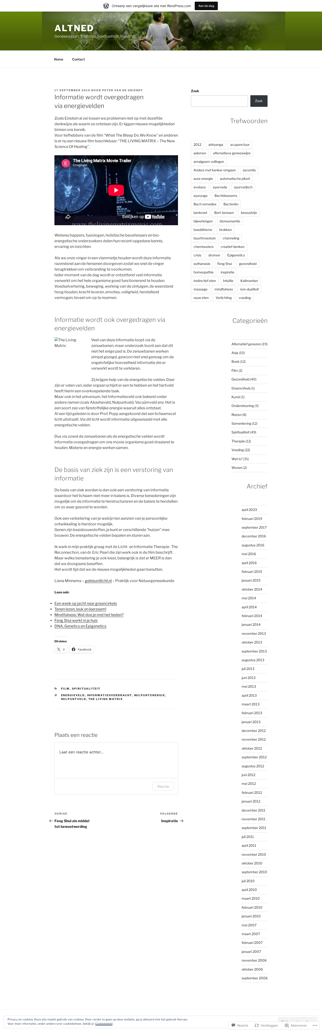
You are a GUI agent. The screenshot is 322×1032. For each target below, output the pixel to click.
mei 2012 (249, 784)
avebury (200, 187)
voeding (245, 298)
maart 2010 (251, 898)
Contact (78, 59)
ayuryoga (200, 196)
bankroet (200, 213)
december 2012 (254, 731)
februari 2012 (252, 792)
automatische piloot (235, 179)
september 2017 (254, 527)
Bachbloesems (226, 196)
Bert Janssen (224, 213)
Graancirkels (241, 388)
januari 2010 (251, 916)
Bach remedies (205, 204)
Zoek (195, 91)
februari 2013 (252, 713)
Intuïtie (228, 281)
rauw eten (201, 298)
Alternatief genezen (246, 344)
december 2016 (254, 536)
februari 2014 (252, 616)
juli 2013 (248, 669)
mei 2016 (249, 554)
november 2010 (254, 854)
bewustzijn (249, 213)
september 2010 (254, 872)
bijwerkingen (203, 221)
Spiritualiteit (86, 688)
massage (200, 289)
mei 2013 (249, 686)
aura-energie (203, 179)
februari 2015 (252, 572)
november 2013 (254, 633)
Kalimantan (249, 281)
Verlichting (224, 298)
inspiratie (227, 272)
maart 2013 (251, 704)
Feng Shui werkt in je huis (76, 620)
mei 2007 (249, 925)
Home (58, 59)
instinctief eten (205, 281)
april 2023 (249, 510)
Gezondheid (240, 379)
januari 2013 (251, 722)
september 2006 (255, 978)
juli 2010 (248, 881)
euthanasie (202, 264)
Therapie (238, 441)
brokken (225, 230)
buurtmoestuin (205, 238)
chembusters (204, 247)
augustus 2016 (253, 545)
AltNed (74, 28)
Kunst (235, 397)
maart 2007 (251, 934)
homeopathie (204, 272)
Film (65, 688)
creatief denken (232, 247)
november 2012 (254, 739)
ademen (200, 153)
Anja (234, 353)
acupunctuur (240, 144)
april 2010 (249, 890)
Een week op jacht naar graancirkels (85, 603)
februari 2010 (252, 907)
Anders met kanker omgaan (215, 170)
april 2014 (249, 607)
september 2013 (254, 651)
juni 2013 (249, 678)
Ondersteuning (242, 406)
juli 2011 (248, 837)
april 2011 (249, 845)
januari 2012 (251, 801)
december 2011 (253, 810)
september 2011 (254, 828)
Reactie (163, 786)
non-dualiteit (249, 289)
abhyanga (215, 144)
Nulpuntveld (73, 699)
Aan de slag (206, 6)
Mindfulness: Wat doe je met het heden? (89, 615)
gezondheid (247, 264)
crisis (197, 255)
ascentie (249, 170)
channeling (231, 238)
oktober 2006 (252, 969)
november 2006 (254, 960)
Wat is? (237, 459)
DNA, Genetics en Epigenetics (80, 626)
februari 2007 (252, 943)
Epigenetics (236, 255)
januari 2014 (251, 624)
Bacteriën (230, 204)
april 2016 (249, 563)
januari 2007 (251, 952)
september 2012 (254, 757)
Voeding (237, 450)
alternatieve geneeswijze (232, 153)
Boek (235, 361)
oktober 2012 (252, 748)
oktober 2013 (252, 642)
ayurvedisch (243, 187)
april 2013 (249, 695)
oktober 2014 (252, 589)
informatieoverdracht (109, 695)
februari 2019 (252, 519)
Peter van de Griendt (122, 90)
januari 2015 (251, 580)
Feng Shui (224, 264)
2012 (197, 144)
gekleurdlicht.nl (98, 581)
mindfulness (224, 289)
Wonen (236, 468)
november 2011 (253, 819)
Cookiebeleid (103, 1023)
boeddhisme (203, 230)
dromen (214, 255)
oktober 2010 (252, 863)
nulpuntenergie (149, 695)
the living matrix (105, 699)
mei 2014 (249, 598)
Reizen (236, 415)
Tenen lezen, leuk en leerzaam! (80, 609)
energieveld (73, 695)
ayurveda (220, 187)
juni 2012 (248, 775)
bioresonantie (230, 221)
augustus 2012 (253, 766)
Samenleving (241, 423)
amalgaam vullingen (209, 162)
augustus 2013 (253, 660)
